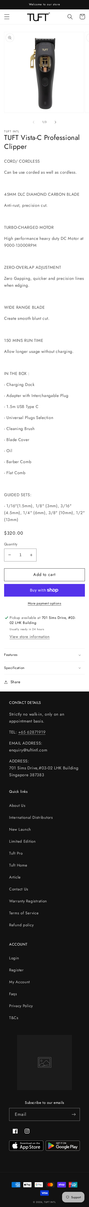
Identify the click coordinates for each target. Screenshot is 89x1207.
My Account (19, 982)
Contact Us (18, 889)
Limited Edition (22, 841)
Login (14, 958)
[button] (7, 17)
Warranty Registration (28, 901)
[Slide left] (34, 122)
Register (16, 970)
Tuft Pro (16, 853)
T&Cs (13, 1017)
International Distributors (31, 817)
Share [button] (15, 682)
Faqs (13, 994)
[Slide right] (55, 122)
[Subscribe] (74, 1114)
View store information (30, 636)
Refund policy (21, 925)
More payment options (44, 603)
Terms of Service (24, 913)
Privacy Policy (21, 1006)
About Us (17, 805)
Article (15, 877)
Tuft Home (18, 865)
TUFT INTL (50, 1202)
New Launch (20, 829)
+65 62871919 (32, 732)
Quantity (11, 544)
